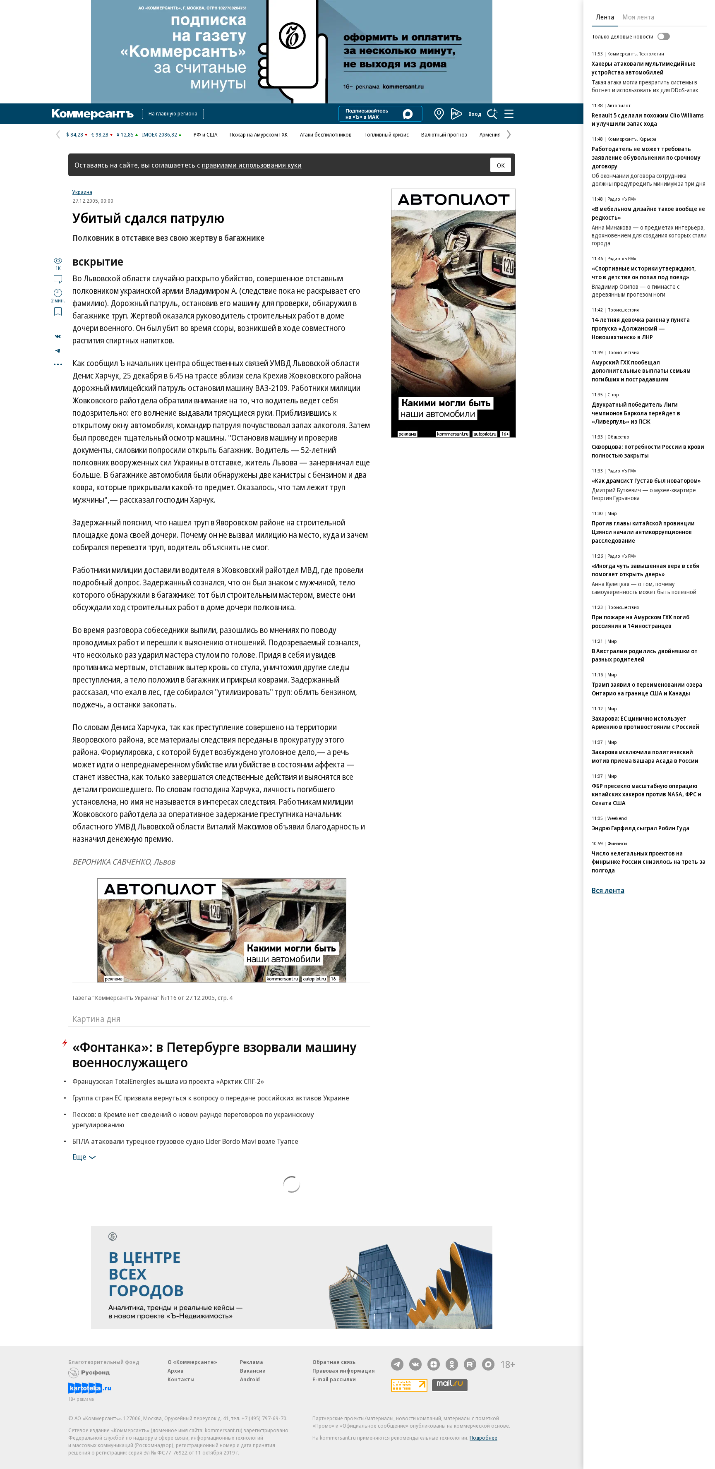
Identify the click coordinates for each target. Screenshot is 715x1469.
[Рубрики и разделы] (509, 114)
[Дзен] (433, 1364)
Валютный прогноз (444, 134)
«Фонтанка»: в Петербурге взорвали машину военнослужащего (214, 1054)
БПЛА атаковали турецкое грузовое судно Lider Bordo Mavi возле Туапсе (185, 1141)
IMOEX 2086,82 (159, 134)
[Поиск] (492, 114)
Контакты (181, 1379)
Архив (175, 1370)
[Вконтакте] (415, 1364)
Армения (490, 134)
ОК (501, 165)
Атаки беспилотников (326, 134)
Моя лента (638, 17)
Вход (475, 113)
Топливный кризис (386, 134)
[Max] (488, 1364)
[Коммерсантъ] (93, 114)
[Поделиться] (58, 336)
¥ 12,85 (125, 134)
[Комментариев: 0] (58, 279)
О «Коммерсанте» (192, 1362)
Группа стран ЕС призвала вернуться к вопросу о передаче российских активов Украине (210, 1097)
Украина (82, 192)
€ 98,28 (99, 134)
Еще (79, 1157)
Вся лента (608, 890)
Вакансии (253, 1370)
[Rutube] (470, 1364)
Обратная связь (333, 1362)
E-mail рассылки (334, 1379)
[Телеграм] (397, 1364)
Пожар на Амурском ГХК (259, 134)
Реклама (251, 1362)
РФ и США (205, 134)
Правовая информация (343, 1370)
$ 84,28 (74, 134)
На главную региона (173, 113)
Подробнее (483, 1437)
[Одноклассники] (452, 1364)
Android (250, 1379)
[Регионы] (439, 114)
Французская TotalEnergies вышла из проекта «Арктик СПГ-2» (168, 1081)
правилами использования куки (252, 165)
